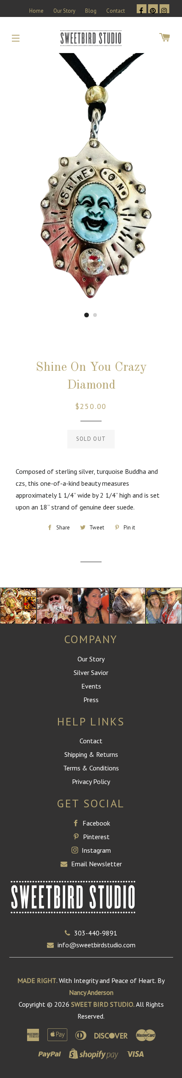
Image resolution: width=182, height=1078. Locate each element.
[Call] (69, 933)
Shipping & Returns (91, 754)
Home (36, 10)
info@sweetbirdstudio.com (96, 945)
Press (91, 699)
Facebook (95, 823)
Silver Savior (91, 672)
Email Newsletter (95, 864)
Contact (115, 10)
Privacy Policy (91, 781)
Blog (91, 10)
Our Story (64, 10)
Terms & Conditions (91, 768)
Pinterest (95, 836)
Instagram (95, 850)
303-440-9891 (95, 933)
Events (91, 686)
